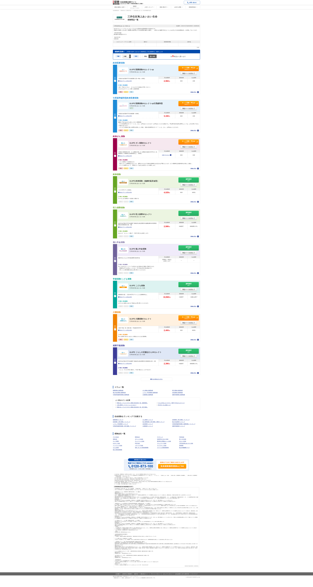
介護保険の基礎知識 (148, 394)
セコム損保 (116, 447)
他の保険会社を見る (157, 379)
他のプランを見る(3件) (126, 81)
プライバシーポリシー (156, 574)
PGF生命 (137, 443)
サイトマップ (194, 574)
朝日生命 (137, 437)
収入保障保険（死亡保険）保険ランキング (153, 421)
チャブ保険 (116, 441)
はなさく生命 (116, 443)
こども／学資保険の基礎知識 (150, 392)
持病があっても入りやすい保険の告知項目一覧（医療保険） (132, 403)
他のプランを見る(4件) (126, 192)
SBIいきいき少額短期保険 (141, 447)
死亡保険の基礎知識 (177, 390)
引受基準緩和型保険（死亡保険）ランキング (124, 426)
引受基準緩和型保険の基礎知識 (121, 394)
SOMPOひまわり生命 (162, 439)
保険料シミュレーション (134, 7)
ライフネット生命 (161, 445)
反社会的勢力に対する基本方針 (182, 574)
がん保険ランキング (148, 419)
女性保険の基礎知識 (177, 392)
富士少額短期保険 (117, 449)
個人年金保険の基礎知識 (119, 392)
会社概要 (118, 574)
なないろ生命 (182, 441)
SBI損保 (181, 445)
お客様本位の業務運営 (127, 574)
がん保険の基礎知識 (148, 390)
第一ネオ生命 (182, 439)
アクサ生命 (116, 437)
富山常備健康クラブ (184, 447)
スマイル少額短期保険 (163, 447)
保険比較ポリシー (144, 574)
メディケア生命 (139, 445)
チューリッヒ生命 (139, 441)
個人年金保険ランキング (178, 421)
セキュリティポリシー (168, 574)
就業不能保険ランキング (178, 426)
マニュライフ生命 (161, 443)
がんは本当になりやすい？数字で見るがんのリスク (171, 403)
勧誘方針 (136, 574)
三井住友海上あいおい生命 (186, 443)
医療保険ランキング (118, 419)
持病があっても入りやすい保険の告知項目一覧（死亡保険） (132, 407)
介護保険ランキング (148, 426)
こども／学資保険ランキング (120, 424)
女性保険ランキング (148, 424)
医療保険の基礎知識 (118, 390)
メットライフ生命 (117, 445)
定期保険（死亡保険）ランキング (181, 419)
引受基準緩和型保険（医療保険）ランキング (183, 424)
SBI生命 (115, 439)
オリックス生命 (139, 439)
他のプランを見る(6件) (126, 363)
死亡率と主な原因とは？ (164, 405)
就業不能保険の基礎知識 (178, 394)
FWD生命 (181, 437)
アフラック (160, 437)
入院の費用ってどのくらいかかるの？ (126, 405)
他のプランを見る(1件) (126, 156)
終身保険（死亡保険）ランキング (121, 421)
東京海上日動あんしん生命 (164, 441)
